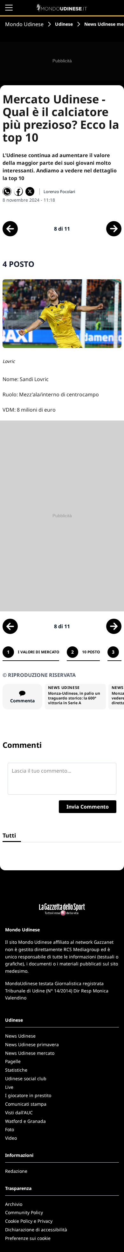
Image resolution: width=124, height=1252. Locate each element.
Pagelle (13, 1061)
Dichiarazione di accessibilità (36, 1230)
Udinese (64, 24)
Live (9, 1087)
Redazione (16, 1171)
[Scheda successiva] (113, 228)
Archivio (13, 1204)
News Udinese (20, 1036)
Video (11, 1138)
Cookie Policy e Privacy (28, 1221)
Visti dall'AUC (19, 1112)
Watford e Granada (25, 1121)
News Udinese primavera (32, 1044)
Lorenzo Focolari (59, 191)
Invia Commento (87, 806)
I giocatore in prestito (28, 1095)
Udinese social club (25, 1078)
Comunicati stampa (25, 1104)
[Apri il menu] (9, 7)
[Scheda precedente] (10, 228)
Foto (9, 1129)
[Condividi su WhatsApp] (7, 191)
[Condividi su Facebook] (18, 191)
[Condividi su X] (29, 191)
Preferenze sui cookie (28, 1238)
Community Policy (24, 1212)
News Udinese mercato (29, 1053)
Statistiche (16, 1070)
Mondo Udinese (24, 24)
